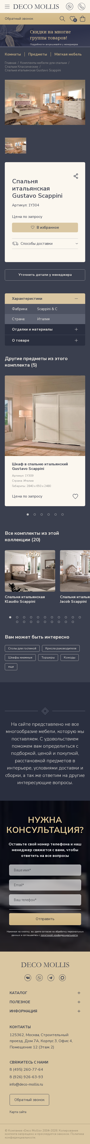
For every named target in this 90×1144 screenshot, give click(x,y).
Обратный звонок (29, 1099)
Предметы (37, 54)
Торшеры (48, 657)
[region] (45, 145)
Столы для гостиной (22, 648)
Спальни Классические (21, 67)
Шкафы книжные (20, 657)
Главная (10, 63)
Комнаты (13, 54)
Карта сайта (18, 1112)
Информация (23, 1011)
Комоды (69, 657)
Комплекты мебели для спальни (43, 63)
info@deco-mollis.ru (26, 1084)
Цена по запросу (27, 216)
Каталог (18, 993)
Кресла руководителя (60, 648)
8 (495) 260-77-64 (26, 1069)
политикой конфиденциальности (59, 935)
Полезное (20, 1002)
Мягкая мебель (68, 54)
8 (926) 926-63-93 (26, 1077)
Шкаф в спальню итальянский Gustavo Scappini (40, 466)
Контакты (20, 1027)
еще (11, 667)
